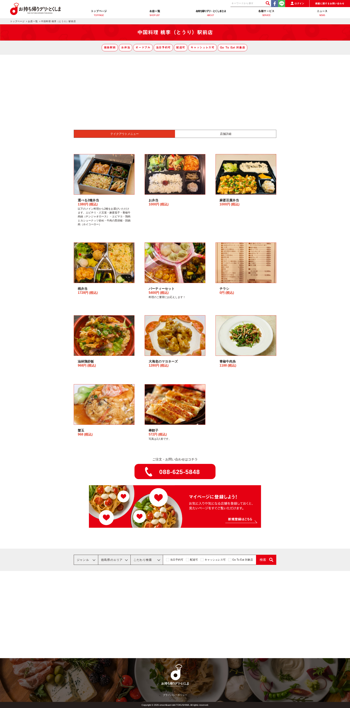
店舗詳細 (225, 133)
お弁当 (125, 47)
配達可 (180, 47)
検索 (263, 559)
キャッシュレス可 (202, 47)
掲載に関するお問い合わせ (329, 3)
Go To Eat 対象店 (232, 47)
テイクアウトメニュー (124, 133)
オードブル (143, 47)
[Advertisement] (175, 85)
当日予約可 (163, 47)
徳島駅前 (110, 47)
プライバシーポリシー (175, 695)
